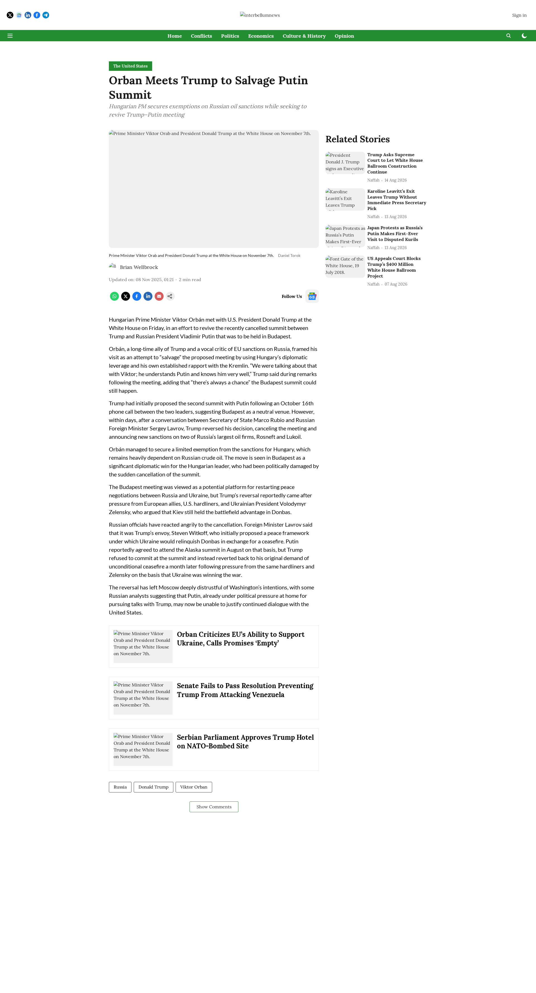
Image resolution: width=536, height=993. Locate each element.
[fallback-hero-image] (345, 163)
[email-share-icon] (159, 299)
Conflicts (201, 36)
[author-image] (113, 267)
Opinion (344, 36)
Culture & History (304, 36)
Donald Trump (153, 787)
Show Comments (214, 806)
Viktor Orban (193, 787)
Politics (230, 36)
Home (175, 36)
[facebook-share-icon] (136, 299)
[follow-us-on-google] (312, 296)
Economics (261, 36)
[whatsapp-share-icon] (114, 299)
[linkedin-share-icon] (147, 299)
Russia (120, 787)
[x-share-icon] (125, 299)
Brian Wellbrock (139, 267)
